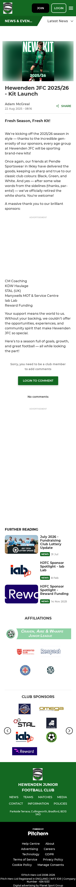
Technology (30, 854)
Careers (49, 849)
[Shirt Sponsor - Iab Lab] (24, 738)
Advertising (29, 849)
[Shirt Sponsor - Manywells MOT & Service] (24, 710)
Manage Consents (50, 865)
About (49, 843)
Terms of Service (25, 859)
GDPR (49, 854)
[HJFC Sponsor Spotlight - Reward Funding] (21, 594)
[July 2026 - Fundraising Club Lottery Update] (21, 544)
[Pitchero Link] (38, 834)
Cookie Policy (22, 865)
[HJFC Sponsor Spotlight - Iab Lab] (21, 570)
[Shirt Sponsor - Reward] (24, 752)
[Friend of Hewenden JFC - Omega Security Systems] (51, 710)
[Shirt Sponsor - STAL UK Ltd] (24, 724)
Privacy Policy (53, 859)
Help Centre (31, 843)
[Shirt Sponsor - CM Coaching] (51, 738)
